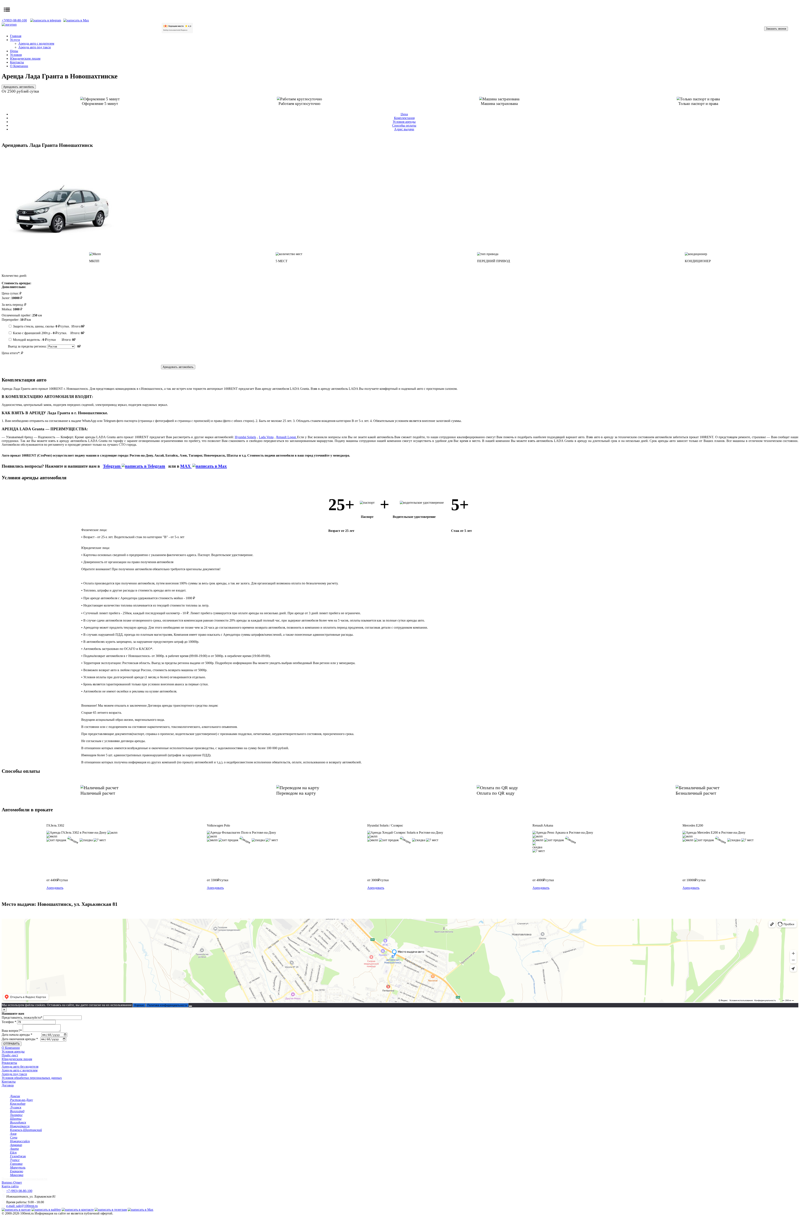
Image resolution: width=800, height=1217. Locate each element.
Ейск (13, 1152)
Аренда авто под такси (34, 47)
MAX (186, 466)
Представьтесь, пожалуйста (22, 1017)
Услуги (15, 40)
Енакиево (16, 1171)
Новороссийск (20, 1141)
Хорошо (139, 1005)
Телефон (9, 1022)
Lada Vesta (266, 437)
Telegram (112, 466)
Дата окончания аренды (20, 1039)
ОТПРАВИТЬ (11, 1043)
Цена (404, 114)
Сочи (13, 1137)
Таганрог (16, 1115)
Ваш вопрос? (12, 1030)
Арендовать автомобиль (18, 86)
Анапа (14, 1148)
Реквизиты (9, 1063)
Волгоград (17, 1111)
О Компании (19, 66)
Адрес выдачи (404, 129)
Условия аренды (404, 121)
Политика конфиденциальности (167, 1005)
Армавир (16, 1145)
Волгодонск (18, 1122)
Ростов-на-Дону (21, 1100)
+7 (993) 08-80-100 (19, 1191)
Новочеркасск (20, 1126)
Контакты (17, 62)
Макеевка (16, 1175)
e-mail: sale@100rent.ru (22, 1206)
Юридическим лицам (25, 58)
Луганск (15, 1107)
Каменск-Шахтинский (26, 1130)
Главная (15, 36)
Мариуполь (17, 1167)
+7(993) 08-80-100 (14, 20)
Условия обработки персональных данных (32, 1078)
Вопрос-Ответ (12, 1182)
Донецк (15, 1096)
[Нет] (190, 1006)
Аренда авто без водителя (20, 1066)
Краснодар (17, 1103)
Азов (13, 1133)
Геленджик (18, 1156)
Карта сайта (10, 1186)
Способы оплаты (404, 125)
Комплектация (404, 118)
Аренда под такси (14, 1074)
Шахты (15, 1118)
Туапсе (15, 1160)
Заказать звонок (776, 28)
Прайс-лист (10, 1055)
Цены (14, 51)
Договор (8, 1085)
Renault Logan (286, 437)
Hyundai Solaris (245, 437)
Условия (16, 55)
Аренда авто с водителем (36, 43)
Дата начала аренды (17, 1034)
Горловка (16, 1163)
